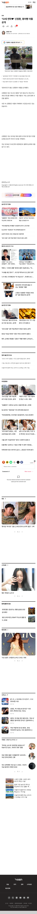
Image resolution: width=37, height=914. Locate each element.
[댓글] (15, 26)
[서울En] (5, 2)
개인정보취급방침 (18, 903)
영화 (22, 884)
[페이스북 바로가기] (9, 897)
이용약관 (11, 903)
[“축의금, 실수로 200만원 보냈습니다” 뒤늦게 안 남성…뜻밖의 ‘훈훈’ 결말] (32, 746)
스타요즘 (4, 565)
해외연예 (4, 630)
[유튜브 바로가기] (16, 897)
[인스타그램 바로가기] (20, 897)
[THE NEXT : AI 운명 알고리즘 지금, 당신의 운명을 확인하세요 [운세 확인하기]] (18, 195)
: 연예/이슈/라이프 (9, 740)
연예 (3, 15)
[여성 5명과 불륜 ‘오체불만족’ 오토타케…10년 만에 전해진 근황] (32, 756)
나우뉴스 (4, 695)
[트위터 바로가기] (12, 897)
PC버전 (30, 903)
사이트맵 (25, 903)
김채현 (7, 31)
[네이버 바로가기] (24, 897)
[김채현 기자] (3, 33)
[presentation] (15, 532)
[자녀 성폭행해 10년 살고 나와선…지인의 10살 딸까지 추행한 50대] (32, 766)
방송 (3, 499)
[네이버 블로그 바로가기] (28, 897)
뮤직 (15, 884)
